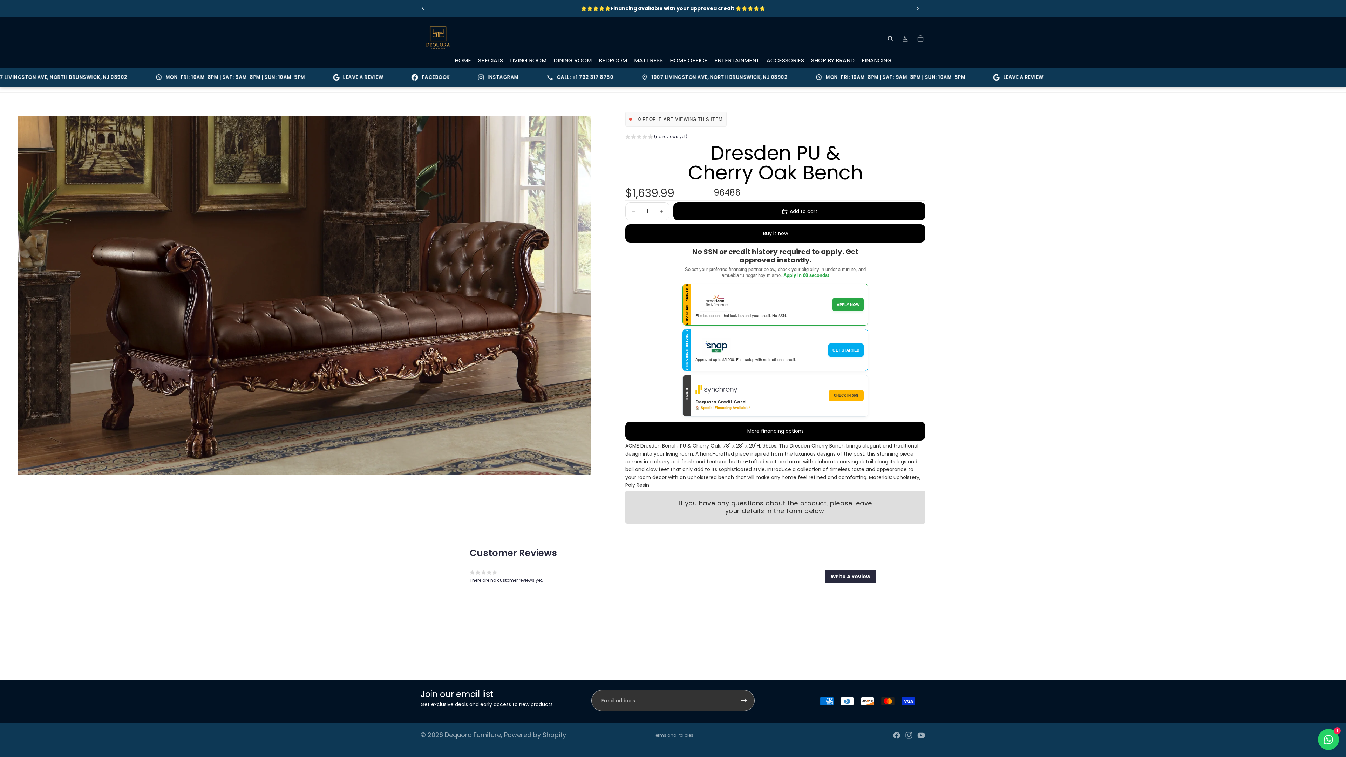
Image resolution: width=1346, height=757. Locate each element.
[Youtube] (921, 735)
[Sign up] (744, 700)
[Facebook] (896, 735)
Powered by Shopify (535, 734)
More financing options (775, 431)
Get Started (845, 350)
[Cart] (920, 38)
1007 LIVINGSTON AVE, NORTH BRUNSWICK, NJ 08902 (672, 77)
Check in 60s (846, 395)
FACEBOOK (394, 77)
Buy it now (775, 233)
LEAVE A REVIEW (321, 77)
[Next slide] (917, 8)
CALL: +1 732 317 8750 (537, 77)
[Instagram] (909, 735)
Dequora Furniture (473, 734)
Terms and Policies (673, 735)
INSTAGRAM (460, 77)
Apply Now (848, 304)
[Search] (890, 38)
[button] (656, 137)
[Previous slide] (423, 8)
